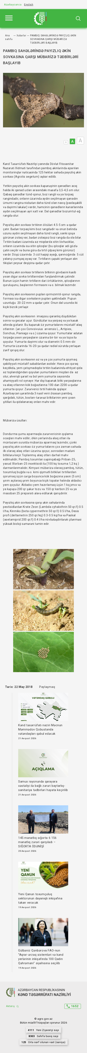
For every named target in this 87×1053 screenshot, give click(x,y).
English (28, 4)
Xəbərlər (21, 35)
